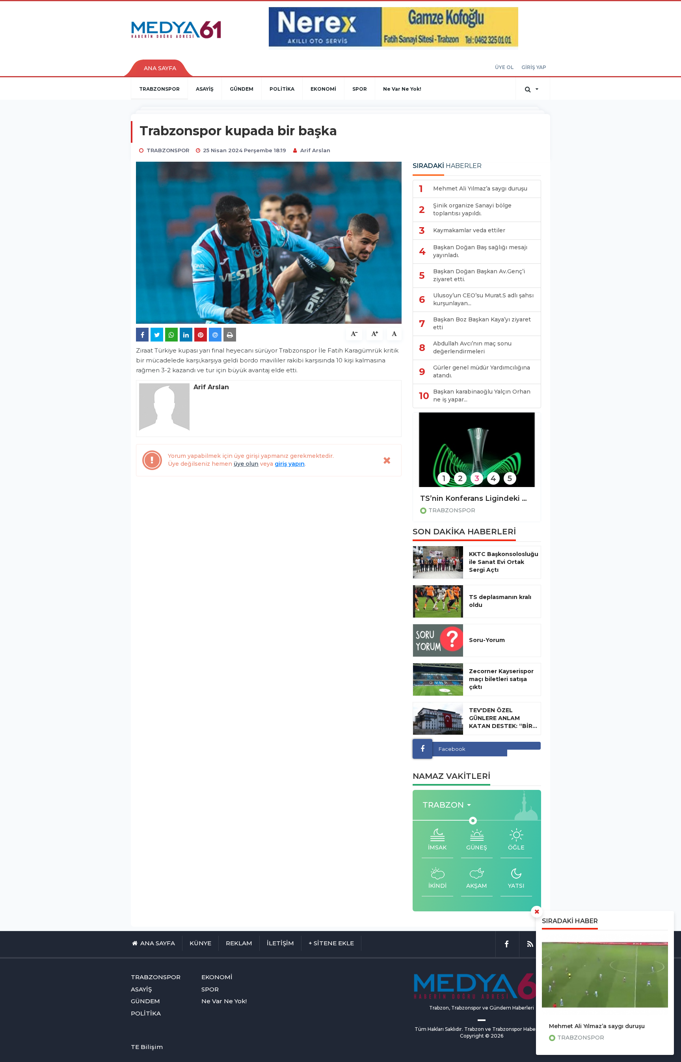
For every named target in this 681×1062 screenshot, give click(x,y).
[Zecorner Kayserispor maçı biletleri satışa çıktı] (438, 679)
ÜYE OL (504, 67)
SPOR (359, 89)
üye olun (246, 463)
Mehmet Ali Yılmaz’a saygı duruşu (597, 1026)
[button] (449, 805)
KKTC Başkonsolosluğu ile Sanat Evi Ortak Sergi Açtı (503, 562)
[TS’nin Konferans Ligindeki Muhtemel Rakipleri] (477, 454)
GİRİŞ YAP (533, 67)
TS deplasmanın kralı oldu (500, 601)
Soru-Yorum (487, 640)
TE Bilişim (147, 1047)
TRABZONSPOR (159, 89)
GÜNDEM (241, 89)
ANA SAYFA (160, 68)
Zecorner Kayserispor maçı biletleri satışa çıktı (501, 679)
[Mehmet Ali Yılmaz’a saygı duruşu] (605, 974)
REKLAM (239, 943)
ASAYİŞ (205, 89)
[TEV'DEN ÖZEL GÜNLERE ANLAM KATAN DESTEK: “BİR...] (438, 718)
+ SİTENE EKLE (331, 943)
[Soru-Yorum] (438, 640)
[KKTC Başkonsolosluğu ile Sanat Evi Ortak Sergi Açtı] (438, 562)
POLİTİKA (282, 89)
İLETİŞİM (280, 943)
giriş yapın (290, 463)
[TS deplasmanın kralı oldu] (438, 601)
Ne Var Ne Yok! (402, 89)
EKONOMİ (323, 89)
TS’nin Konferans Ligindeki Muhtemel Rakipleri (477, 498)
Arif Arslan (315, 150)
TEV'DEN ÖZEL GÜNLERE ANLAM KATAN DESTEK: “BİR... (503, 718)
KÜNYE (200, 943)
